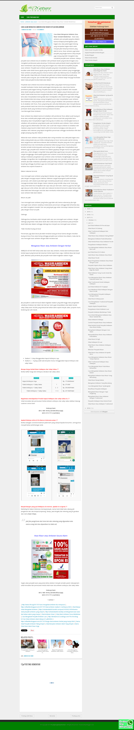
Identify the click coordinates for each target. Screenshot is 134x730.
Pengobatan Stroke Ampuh (102, 123)
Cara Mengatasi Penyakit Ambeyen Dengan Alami (99, 295)
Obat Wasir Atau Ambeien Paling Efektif (100, 236)
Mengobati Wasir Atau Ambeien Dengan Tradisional (98, 397)
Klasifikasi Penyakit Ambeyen (97, 389)
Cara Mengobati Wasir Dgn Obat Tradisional (102, 138)
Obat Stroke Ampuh (91, 60)
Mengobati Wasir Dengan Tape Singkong (98, 392)
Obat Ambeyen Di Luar (95, 342)
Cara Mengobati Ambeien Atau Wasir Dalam (100, 372)
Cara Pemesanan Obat (33, 17)
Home (22, 17)
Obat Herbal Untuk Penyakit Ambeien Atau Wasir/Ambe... (100, 326)
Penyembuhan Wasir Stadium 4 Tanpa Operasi (103, 190)
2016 (88, 408)
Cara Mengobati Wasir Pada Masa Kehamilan (99, 367)
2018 (88, 215)
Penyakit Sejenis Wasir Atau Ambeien (100, 265)
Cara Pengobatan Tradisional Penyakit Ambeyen (100, 302)
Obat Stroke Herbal (91, 58)
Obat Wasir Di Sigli (94, 339)
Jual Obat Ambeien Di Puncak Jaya (99, 225)
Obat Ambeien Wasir (48, 614)
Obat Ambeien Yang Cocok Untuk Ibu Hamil (100, 273)
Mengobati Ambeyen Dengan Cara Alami (99, 331)
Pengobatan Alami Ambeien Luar (98, 309)
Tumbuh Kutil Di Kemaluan (101, 83)
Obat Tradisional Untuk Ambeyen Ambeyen (99, 283)
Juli (89, 223)
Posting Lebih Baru (27, 716)
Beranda (52, 716)
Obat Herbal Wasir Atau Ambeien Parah (100, 241)
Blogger (105, 411)
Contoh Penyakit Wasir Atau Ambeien (100, 322)
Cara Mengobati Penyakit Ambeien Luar (34, 616)
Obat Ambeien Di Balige (95, 319)
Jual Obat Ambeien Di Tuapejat (98, 287)
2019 (88, 212)
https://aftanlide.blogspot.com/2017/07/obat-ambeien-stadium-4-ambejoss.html (46, 607)
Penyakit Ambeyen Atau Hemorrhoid (99, 401)
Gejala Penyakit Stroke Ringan (94, 52)
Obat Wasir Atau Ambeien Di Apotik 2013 (99, 353)
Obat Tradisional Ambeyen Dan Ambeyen (98, 232)
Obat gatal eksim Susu (100, 151)
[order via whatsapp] (126, 729)
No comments (40, 29)
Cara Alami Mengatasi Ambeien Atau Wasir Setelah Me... (100, 316)
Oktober (91, 220)
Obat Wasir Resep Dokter (96, 380)
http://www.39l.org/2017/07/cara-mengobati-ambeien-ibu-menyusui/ (43, 605)
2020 (88, 209)
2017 (88, 217)
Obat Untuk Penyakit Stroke (94, 50)
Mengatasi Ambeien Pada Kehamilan (100, 239)
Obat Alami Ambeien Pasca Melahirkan (68, 614)
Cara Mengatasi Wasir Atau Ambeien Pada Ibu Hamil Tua (100, 278)
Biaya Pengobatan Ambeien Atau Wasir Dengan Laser (100, 261)
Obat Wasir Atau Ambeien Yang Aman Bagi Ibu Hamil (100, 269)
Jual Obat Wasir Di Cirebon (96, 252)
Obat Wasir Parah (93, 258)
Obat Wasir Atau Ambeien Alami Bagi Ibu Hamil (101, 70)
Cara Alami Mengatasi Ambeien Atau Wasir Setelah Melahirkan (42, 27)
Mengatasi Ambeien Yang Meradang (100, 383)
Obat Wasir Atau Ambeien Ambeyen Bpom (99, 346)
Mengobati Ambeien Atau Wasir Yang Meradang (100, 376)
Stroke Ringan (89, 55)
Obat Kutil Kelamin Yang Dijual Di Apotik (103, 176)
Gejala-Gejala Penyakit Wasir (97, 306)
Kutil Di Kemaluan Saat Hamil (102, 163)
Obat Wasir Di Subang (95, 228)
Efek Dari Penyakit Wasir (96, 349)
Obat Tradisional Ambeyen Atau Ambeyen (98, 362)
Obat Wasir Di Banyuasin (96, 299)
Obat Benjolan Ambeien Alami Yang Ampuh (59, 624)
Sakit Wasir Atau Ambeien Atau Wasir (100, 255)
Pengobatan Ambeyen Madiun (98, 244)
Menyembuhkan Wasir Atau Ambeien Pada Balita (100, 335)
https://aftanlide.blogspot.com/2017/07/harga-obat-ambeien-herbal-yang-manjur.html (48, 621)
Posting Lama (76, 716)
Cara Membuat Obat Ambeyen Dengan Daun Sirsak (103, 110)
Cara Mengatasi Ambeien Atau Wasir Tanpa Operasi (100, 358)
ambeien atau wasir (31, 22)
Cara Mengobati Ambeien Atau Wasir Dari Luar (100, 248)
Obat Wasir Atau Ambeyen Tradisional (100, 404)
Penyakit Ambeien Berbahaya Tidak (99, 312)
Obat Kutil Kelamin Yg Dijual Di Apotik (103, 96)
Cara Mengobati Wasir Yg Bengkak (99, 386)
